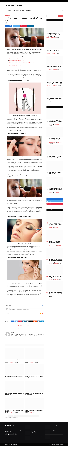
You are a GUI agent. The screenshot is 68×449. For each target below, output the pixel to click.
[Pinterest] (2, 60)
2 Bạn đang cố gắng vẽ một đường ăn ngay (16, 60)
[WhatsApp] (2, 75)
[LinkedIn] (2, 57)
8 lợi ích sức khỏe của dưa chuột (56, 425)
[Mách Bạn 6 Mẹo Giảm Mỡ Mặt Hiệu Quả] (54, 166)
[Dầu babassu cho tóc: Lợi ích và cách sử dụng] (47, 437)
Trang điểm (28, 10)
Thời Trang (10, 10)
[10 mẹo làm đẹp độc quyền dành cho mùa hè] (14, 369)
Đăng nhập (41, 305)
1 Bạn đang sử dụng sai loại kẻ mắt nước (16, 58)
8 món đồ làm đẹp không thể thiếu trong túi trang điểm (14, 411)
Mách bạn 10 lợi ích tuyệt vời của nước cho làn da (55, 157)
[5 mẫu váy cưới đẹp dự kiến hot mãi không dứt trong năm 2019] (54, 76)
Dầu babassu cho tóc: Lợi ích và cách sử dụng (56, 436)
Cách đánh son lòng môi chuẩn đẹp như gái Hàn (54, 99)
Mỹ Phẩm (22, 10)
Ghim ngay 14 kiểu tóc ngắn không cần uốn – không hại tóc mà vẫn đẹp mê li (53, 35)
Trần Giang (56, 159)
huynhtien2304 (54, 53)
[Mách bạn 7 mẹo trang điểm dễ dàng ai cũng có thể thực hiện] (34, 386)
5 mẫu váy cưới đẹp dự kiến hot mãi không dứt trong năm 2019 (54, 83)
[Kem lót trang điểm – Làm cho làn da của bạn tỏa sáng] (34, 353)
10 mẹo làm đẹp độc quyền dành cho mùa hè (14, 376)
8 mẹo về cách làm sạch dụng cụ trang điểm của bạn (34, 411)
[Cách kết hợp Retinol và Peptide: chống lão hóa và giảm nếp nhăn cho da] (54, 132)
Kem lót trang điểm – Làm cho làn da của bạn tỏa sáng (34, 360)
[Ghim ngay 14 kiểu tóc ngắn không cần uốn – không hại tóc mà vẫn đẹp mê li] (54, 27)
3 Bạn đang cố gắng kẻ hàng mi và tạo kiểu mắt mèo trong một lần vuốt (21, 62)
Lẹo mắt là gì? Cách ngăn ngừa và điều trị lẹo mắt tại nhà (57, 431)
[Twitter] (2, 55)
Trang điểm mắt (14, 417)
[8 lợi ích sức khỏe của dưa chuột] (47, 427)
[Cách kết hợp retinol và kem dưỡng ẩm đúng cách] (54, 44)
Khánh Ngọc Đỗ (54, 69)
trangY (12, 332)
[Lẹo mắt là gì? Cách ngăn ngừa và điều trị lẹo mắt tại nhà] (47, 432)
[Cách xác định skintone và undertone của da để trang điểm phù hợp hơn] (54, 182)
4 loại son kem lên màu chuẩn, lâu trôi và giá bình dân (55, 122)
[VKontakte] (2, 70)
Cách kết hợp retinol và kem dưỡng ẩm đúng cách (53, 51)
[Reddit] (2, 67)
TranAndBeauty (56, 124)
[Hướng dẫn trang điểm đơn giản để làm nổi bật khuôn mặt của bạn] (14, 353)
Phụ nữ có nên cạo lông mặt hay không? (55, 277)
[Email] (2, 62)
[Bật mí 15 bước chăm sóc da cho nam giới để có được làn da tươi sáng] (54, 253)
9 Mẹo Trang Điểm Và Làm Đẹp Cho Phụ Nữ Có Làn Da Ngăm (14, 394)
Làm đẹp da (48, 53)
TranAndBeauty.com (52, 444)
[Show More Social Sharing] (35, 26)
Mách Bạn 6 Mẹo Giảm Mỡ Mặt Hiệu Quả (55, 173)
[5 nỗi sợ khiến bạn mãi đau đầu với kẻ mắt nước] (24, 37)
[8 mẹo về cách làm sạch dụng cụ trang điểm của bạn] (34, 403)
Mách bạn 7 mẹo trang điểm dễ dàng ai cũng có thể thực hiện (34, 394)
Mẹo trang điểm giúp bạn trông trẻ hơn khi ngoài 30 (34, 377)
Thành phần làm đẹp (52, 142)
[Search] (62, 10)
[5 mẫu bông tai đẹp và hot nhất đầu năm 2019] (54, 60)
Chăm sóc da (15, 10)
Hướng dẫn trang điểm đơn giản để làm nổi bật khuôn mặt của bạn (14, 360)
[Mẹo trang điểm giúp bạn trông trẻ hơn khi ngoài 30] (34, 369)
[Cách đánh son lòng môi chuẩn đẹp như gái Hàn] (54, 92)
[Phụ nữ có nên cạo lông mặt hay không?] (54, 270)
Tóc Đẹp (47, 37)
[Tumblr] (2, 65)
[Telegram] (2, 72)
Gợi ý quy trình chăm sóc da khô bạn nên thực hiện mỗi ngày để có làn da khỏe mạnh (55, 294)
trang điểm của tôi (8, 417)
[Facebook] (2, 52)
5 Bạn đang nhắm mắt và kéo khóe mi (15, 65)
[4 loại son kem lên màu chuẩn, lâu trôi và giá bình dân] (54, 114)
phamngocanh (53, 37)
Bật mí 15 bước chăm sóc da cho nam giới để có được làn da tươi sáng (56, 261)
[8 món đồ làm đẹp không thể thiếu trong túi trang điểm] (14, 403)
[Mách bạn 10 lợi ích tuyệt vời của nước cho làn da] (54, 150)
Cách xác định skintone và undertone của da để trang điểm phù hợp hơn (55, 189)
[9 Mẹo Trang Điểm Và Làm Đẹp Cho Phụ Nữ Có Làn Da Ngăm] (14, 386)
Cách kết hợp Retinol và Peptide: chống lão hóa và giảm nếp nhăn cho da (55, 140)
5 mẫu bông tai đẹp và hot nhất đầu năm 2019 (54, 67)
